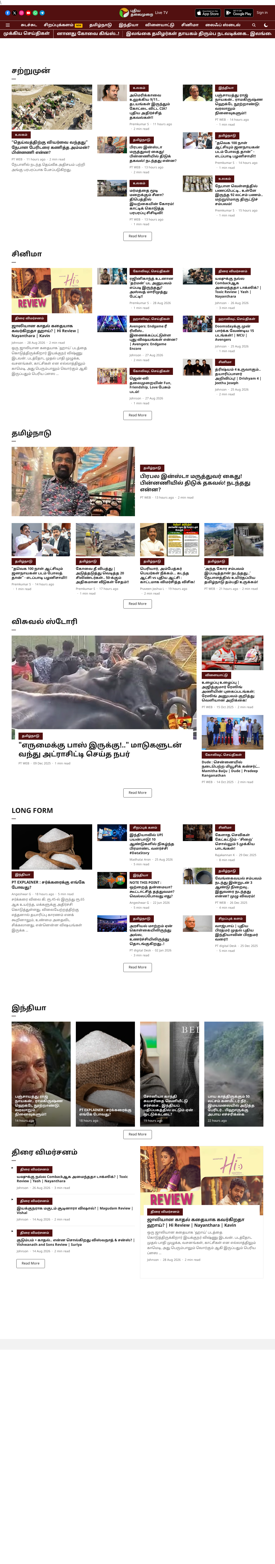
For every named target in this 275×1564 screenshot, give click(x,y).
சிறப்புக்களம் (58, 25)
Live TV (161, 13)
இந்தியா (128, 25)
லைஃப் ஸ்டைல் (222, 25)
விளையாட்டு (159, 25)
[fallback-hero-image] (52, 107)
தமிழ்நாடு (100, 25)
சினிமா (190, 25)
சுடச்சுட (29, 25)
